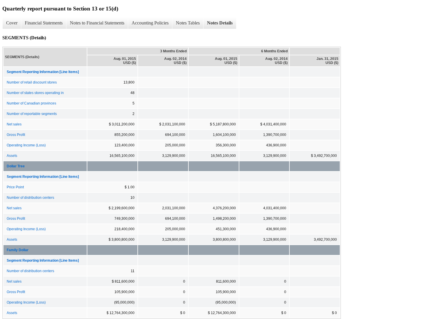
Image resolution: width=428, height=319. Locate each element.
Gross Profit (16, 135)
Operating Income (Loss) (26, 145)
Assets (12, 155)
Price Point (15, 187)
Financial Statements (44, 22)
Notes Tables (188, 22)
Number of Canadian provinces (31, 103)
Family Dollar (18, 250)
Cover (11, 22)
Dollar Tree (16, 166)
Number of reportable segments (32, 114)
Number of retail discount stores (32, 82)
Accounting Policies (150, 22)
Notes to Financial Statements (97, 22)
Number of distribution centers (30, 197)
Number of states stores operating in (35, 93)
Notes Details (220, 22)
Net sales (14, 124)
